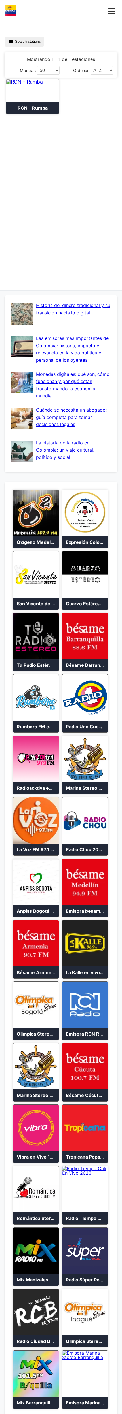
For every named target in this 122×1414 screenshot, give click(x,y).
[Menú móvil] (111, 11)
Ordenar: (81, 71)
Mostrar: (28, 71)
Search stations (28, 41)
